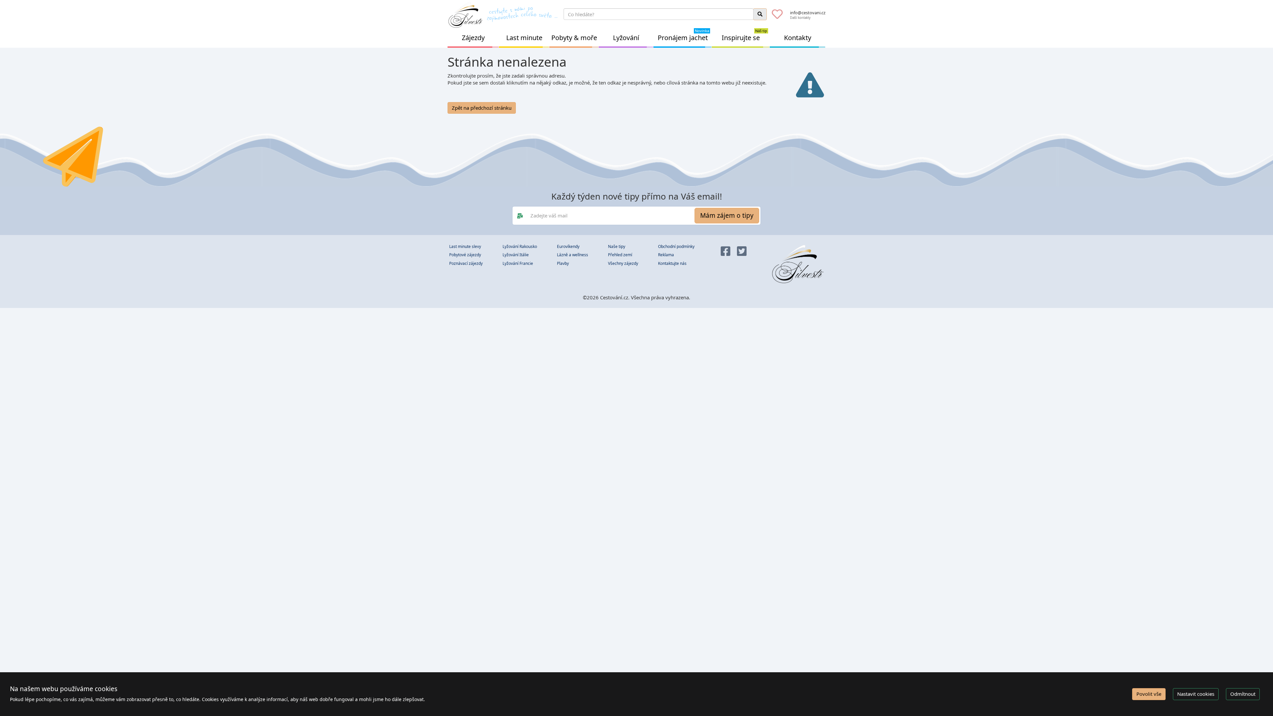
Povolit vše (1148, 693)
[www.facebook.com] (725, 251)
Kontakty (797, 37)
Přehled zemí (620, 255)
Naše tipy (616, 246)
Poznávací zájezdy (466, 263)
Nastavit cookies (1195, 693)
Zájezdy (473, 37)
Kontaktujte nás (672, 263)
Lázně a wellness (572, 255)
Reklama (666, 255)
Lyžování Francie (518, 263)
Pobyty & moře (574, 37)
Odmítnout (1242, 693)
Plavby (563, 263)
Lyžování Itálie (516, 255)
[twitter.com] (741, 251)
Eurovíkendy (568, 246)
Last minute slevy (465, 246)
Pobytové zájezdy (465, 255)
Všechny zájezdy (623, 263)
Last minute (524, 37)
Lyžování (626, 37)
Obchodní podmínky (676, 246)
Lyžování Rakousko (520, 246)
